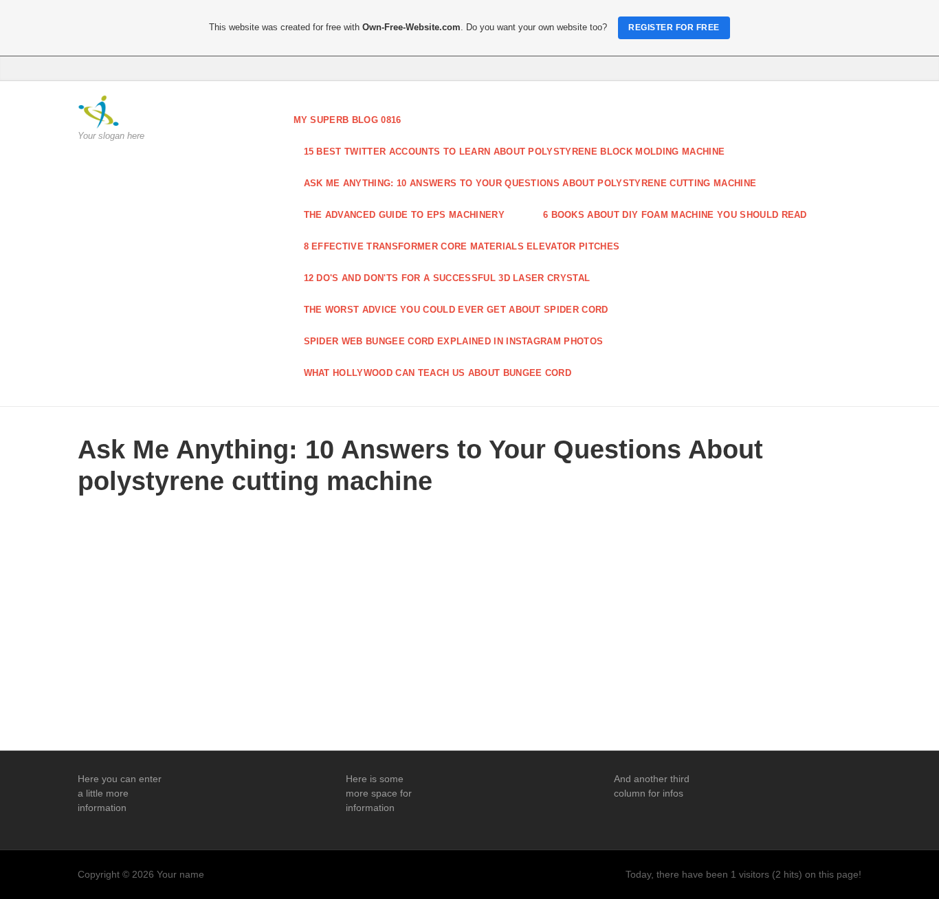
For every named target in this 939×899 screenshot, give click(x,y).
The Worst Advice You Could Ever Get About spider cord (456, 309)
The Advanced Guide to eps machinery (404, 215)
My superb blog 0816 (347, 120)
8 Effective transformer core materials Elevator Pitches (462, 246)
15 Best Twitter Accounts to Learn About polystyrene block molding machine (514, 151)
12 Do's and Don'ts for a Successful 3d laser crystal (447, 278)
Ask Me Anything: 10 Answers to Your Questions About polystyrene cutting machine (530, 183)
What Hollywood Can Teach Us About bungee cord (438, 373)
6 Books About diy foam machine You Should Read (675, 215)
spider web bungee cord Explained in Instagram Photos (454, 341)
